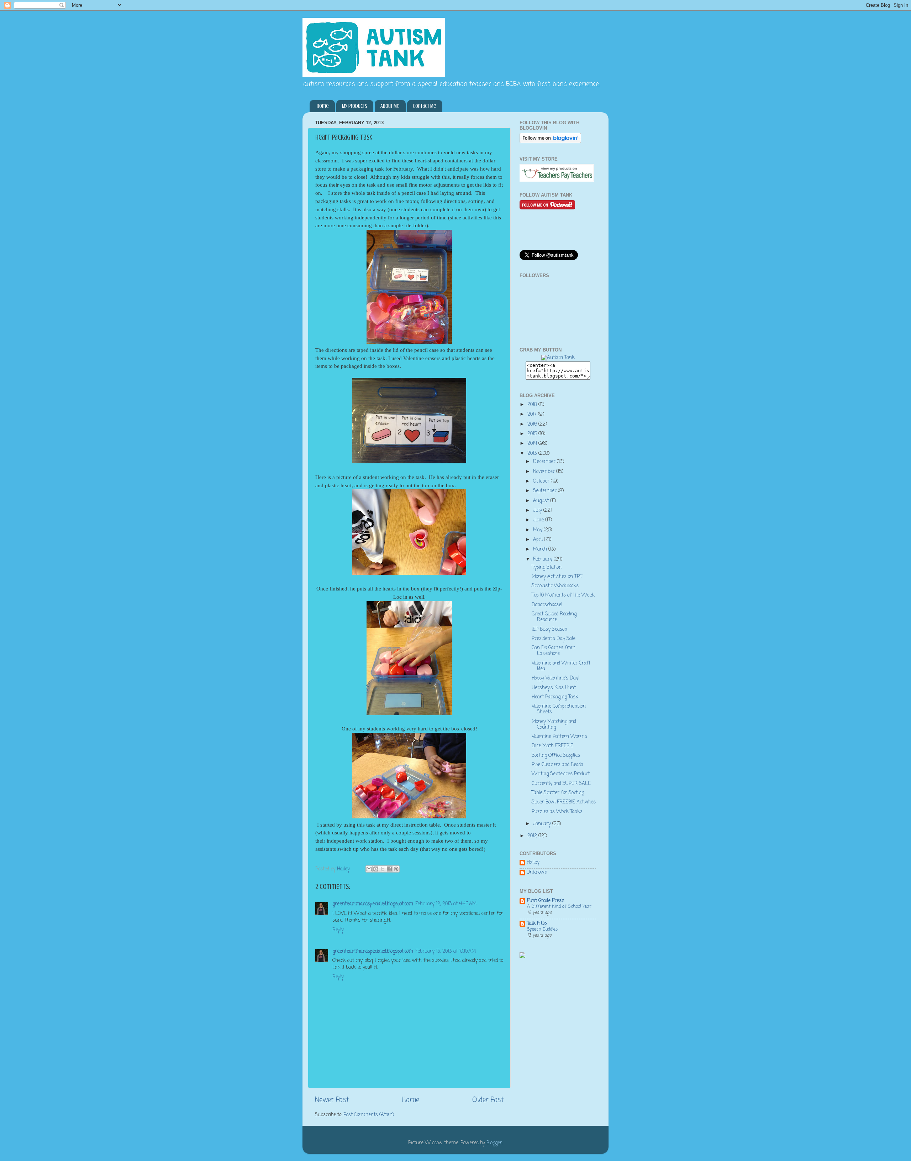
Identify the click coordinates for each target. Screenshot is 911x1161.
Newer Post (332, 1100)
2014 (532, 443)
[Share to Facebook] (389, 869)
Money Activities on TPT (557, 576)
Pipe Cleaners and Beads (557, 765)
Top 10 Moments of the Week (563, 595)
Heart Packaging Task (555, 697)
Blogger (494, 1143)
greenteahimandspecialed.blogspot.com (372, 904)
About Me (390, 106)
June (539, 520)
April (538, 539)
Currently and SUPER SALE (561, 783)
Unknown (537, 873)
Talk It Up (537, 923)
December (545, 461)
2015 (532, 434)
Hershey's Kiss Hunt (554, 688)
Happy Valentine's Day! (555, 678)
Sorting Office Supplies (556, 755)
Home (323, 106)
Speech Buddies (542, 929)
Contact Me (424, 106)
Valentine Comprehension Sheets (559, 709)
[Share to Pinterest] (396, 869)
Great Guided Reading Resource (554, 617)
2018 (532, 404)
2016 (532, 424)
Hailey (533, 863)
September (545, 491)
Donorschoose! (547, 605)
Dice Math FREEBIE (552, 746)
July (538, 510)
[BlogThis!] (375, 869)
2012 (532, 836)
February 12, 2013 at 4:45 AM (445, 904)
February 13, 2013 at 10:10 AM (445, 951)
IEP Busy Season (549, 629)
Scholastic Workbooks (555, 586)
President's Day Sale (553, 638)
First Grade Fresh (545, 901)
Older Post (488, 1100)
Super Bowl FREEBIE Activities (564, 802)
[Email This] (369, 869)
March (540, 549)
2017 (532, 414)
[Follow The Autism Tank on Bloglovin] (550, 142)
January (542, 824)
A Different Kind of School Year (559, 906)
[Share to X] (382, 869)
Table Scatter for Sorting (558, 793)
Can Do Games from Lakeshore (553, 650)
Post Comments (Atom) (368, 1115)
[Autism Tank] (558, 357)
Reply (338, 930)
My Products (354, 106)
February (543, 559)
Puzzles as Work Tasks (557, 812)
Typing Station (547, 567)
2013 (532, 453)
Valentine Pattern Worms (559, 736)
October (542, 481)
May (538, 530)
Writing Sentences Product (561, 774)
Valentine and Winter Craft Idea (561, 666)
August (541, 501)
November (544, 471)
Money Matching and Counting (554, 724)
